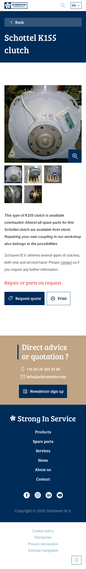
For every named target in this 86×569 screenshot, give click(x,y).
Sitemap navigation (43, 550)
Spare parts (43, 441)
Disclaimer (43, 537)
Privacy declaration (43, 544)
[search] (63, 5)
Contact (43, 479)
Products (43, 431)
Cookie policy (43, 531)
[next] (76, 124)
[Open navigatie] (76, 560)
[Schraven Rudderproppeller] (15, 5)
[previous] (9, 124)
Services (43, 450)
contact (66, 262)
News (43, 460)
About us (43, 469)
